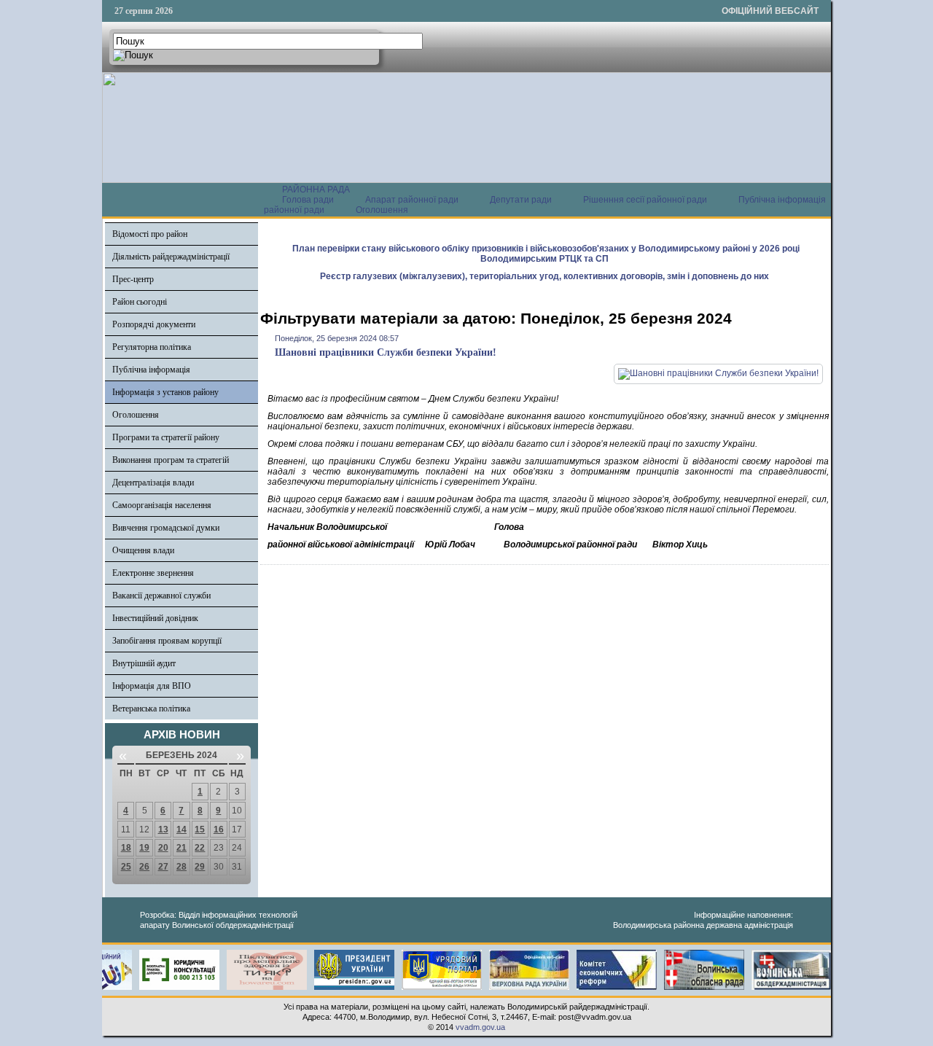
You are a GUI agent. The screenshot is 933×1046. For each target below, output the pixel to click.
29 (200, 867)
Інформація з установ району (165, 392)
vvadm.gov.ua (480, 1027)
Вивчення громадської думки (165, 528)
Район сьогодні (139, 302)
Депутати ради (521, 200)
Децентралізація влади (153, 482)
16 (219, 829)
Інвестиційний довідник (155, 618)
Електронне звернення (153, 573)
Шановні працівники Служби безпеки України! (385, 352)
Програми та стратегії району (165, 437)
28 (181, 867)
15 (200, 829)
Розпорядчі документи (153, 324)
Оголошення (382, 210)
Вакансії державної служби (161, 595)
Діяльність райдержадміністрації (171, 256)
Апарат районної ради (411, 200)
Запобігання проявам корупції (167, 641)
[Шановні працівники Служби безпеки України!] (718, 373)
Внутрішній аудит (144, 663)
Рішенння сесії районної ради (645, 200)
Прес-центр (133, 279)
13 (163, 829)
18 (126, 848)
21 (181, 848)
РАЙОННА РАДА (316, 189)
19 (144, 848)
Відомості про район (149, 234)
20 (163, 848)
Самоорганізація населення (161, 505)
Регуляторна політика (151, 347)
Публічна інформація (151, 369)
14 (181, 829)
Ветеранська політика (151, 708)
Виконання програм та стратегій (170, 460)
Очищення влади (143, 550)
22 (200, 848)
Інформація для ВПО (151, 686)
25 (126, 867)
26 (144, 867)
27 (163, 867)
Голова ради (308, 200)
